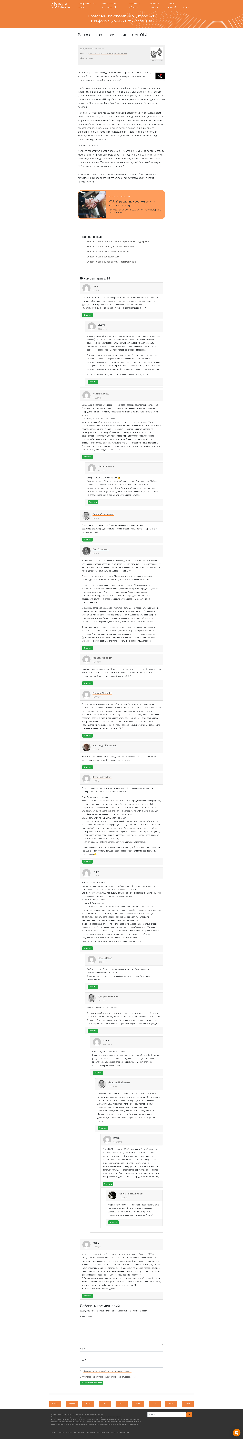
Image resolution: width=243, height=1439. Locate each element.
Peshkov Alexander (102, 657)
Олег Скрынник (101, 549)
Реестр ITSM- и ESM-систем (120, 1432)
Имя (82, 1349)
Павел (96, 286)
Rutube (61, 1432)
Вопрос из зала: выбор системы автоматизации (111, 261)
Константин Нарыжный (130, 1193)
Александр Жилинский (105, 745)
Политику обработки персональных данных (123, 1419)
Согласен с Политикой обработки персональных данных (109, 1377)
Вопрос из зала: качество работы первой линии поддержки (118, 241)
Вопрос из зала (107, 53)
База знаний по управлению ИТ (109, 5)
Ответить (88, 315)
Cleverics (100, 1414)
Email (83, 1360)
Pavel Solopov (105, 958)
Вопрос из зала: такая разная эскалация (108, 251)
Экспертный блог (79, 1432)
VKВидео (69, 1432)
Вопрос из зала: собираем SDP (103, 256)
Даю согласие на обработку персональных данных (107, 1371)
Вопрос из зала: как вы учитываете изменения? (111, 246)
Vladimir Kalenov (101, 393)
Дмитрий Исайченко (103, 514)
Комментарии (87, 58)
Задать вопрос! (172, 5)
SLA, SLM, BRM (94, 53)
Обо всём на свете (120, 53)
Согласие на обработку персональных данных (66, 1422)
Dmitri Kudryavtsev (102, 777)
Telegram (54, 1432)
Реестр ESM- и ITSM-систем (87, 5)
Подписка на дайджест (134, 5)
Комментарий (86, 1316)
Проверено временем (154, 5)
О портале (186, 5)
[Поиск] (189, 1414)
